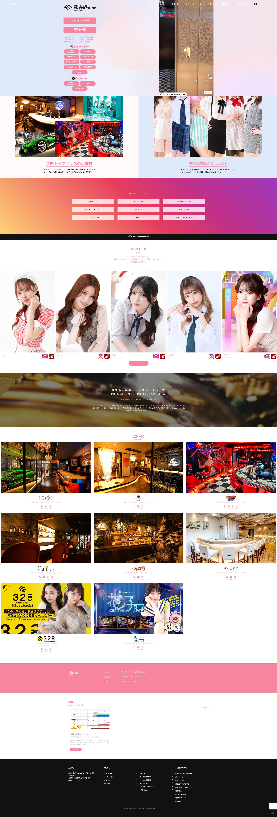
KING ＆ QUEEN (92, 209)
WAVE (80, 72)
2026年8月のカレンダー (80, 734)
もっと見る (138, 363)
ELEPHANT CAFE (87, 57)
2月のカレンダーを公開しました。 (134, 681)
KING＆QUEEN (71, 62)
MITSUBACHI (88, 67)
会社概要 (67, 41)
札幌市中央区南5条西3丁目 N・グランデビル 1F (138, 502)
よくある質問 (68, 39)
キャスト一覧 (79, 20)
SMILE (87, 62)
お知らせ (67, 37)
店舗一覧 (80, 29)
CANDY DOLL (72, 67)
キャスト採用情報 (86, 37)
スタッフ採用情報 (86, 39)
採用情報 (224, 4)
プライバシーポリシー (147, 787)
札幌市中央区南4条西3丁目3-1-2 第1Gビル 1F (138, 573)
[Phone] (42, 506)
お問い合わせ (85, 41)
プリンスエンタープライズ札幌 (89, 737)
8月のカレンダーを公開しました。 (134, 672)
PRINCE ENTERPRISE (71, 51)
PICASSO (71, 57)
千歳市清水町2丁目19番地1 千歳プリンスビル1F (231, 573)
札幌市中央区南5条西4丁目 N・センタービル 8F (231, 502)
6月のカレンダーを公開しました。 (134, 677)
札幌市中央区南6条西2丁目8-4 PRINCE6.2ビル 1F (46, 502)
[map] (46, 506)
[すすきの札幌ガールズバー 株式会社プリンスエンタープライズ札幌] (12, 4)
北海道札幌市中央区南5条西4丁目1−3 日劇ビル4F (138, 643)
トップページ (108, 773)
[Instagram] (50, 506)
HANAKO (88, 52)
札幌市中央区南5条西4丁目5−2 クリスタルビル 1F (46, 573)
